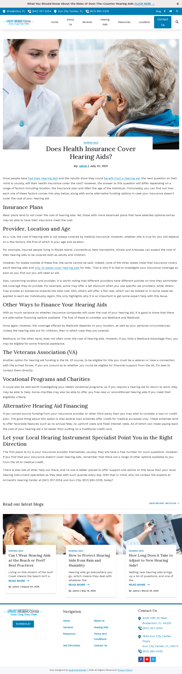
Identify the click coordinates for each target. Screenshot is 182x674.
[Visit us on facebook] (165, 11)
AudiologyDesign (78, 670)
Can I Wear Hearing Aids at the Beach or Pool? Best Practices (29, 560)
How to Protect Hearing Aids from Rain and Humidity (89, 560)
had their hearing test (43, 178)
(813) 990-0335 (99, 11)
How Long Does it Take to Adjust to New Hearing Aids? (151, 560)
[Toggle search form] (177, 22)
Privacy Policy (125, 670)
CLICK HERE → (145, 3)
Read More (17, 580)
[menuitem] (157, 11)
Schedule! (23, 624)
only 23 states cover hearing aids (57, 267)
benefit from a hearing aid (122, 178)
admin (83, 166)
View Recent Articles (162, 503)
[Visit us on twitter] (177, 11)
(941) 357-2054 (41, 11)
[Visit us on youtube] (171, 11)
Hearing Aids (91, 142)
